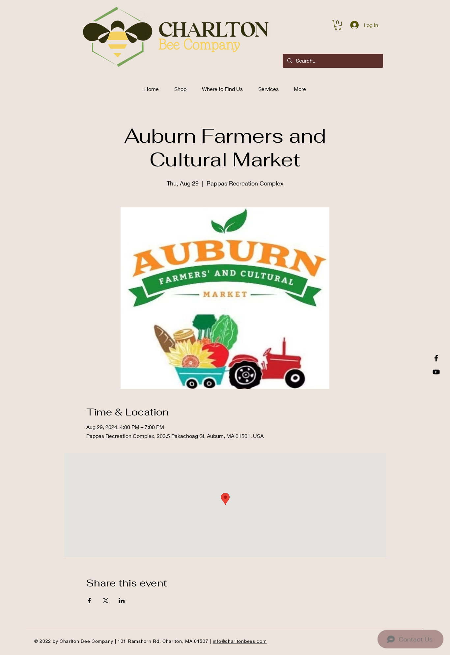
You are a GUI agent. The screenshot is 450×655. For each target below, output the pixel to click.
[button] (338, 25)
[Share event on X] (105, 600)
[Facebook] (436, 358)
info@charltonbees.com (240, 641)
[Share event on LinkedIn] (122, 600)
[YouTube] (436, 372)
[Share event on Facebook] (89, 600)
